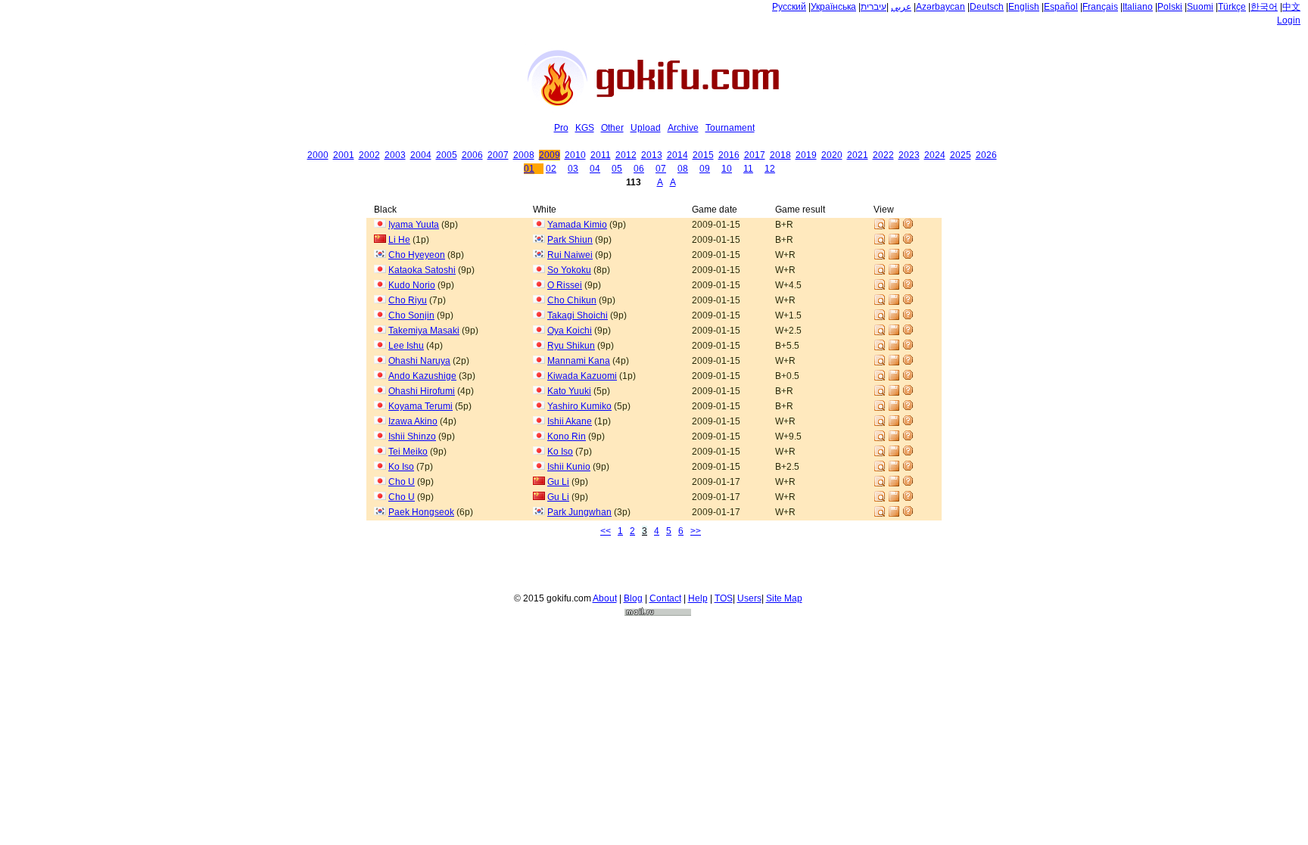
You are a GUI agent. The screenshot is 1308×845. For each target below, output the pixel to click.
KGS (584, 128)
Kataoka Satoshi (422, 270)
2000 (318, 155)
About (605, 598)
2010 (575, 155)
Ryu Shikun (571, 345)
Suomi (1200, 7)
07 (661, 168)
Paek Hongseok (421, 512)
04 (595, 168)
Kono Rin (566, 436)
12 (770, 168)
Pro (561, 128)
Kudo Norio (411, 285)
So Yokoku (569, 270)
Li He (399, 240)
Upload (646, 128)
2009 (549, 155)
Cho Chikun (571, 300)
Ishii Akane (569, 421)
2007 (498, 155)
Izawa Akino (413, 421)
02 (551, 168)
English (1023, 7)
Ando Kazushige (422, 376)
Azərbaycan (940, 7)
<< (605, 531)
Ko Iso (560, 451)
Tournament (730, 128)
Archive (683, 128)
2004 (420, 155)
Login (1288, 20)
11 (748, 168)
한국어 (1264, 7)
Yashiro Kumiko (579, 406)
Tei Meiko (408, 451)
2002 (369, 155)
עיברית (873, 7)
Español (1061, 7)
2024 (934, 155)
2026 (986, 155)
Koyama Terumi (420, 406)
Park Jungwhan (579, 512)
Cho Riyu (407, 300)
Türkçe (1232, 7)
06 (639, 168)
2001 (343, 155)
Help (698, 598)
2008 (523, 155)
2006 (472, 155)
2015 (703, 155)
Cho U (401, 482)
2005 (446, 155)
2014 (677, 155)
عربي (901, 7)
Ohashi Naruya (419, 361)
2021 (857, 155)
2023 (909, 155)
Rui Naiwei (570, 255)
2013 (651, 155)
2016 (729, 155)
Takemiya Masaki (423, 330)
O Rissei (564, 285)
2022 (883, 155)
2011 (600, 155)
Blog (633, 598)
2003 (395, 155)
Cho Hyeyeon (416, 255)
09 (704, 168)
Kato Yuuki (569, 391)
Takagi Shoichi (577, 315)
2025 (960, 155)
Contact (665, 598)
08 (682, 168)
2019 (806, 155)
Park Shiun (570, 240)
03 (573, 168)
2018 (780, 155)
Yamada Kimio (577, 224)
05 (617, 168)
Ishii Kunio (568, 466)
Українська (833, 7)
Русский (789, 7)
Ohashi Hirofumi (421, 391)
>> (695, 531)
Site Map (784, 598)
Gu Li (558, 482)
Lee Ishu (406, 345)
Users (749, 598)
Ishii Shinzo (412, 436)
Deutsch (987, 7)
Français (1100, 7)
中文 (1291, 7)
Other (612, 128)
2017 (754, 155)
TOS (724, 598)
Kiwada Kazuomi (582, 376)
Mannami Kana (578, 361)
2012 (626, 155)
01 (529, 168)
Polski (1169, 7)
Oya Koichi (569, 330)
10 (726, 168)
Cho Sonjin (411, 315)
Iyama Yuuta (413, 224)
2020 (831, 155)
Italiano (1138, 7)
